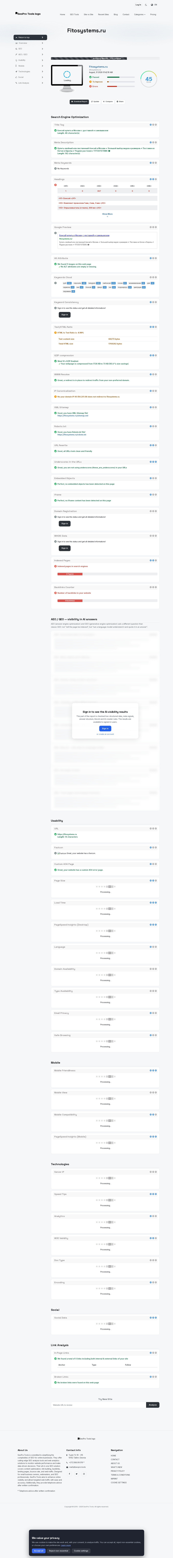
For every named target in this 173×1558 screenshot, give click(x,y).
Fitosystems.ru (98, 66)
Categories (139, 14)
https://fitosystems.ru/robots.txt (71, 435)
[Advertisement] (105, 45)
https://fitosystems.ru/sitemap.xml (72, 416)
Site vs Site (88, 14)
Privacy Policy (118, 1471)
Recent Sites (103, 14)
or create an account (105, 734)
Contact (126, 14)
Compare (109, 101)
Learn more (66, 1545)
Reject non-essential (58, 1551)
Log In (138, 5)
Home (62, 14)
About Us (115, 1463)
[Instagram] (84, 1473)
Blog (116, 14)
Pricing (153, 14)
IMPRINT (114, 1479)
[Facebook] (69, 1473)
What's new (116, 1467)
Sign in (64, 314)
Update (96, 101)
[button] (146, 4)
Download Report (80, 101)
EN (155, 5)
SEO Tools (74, 14)
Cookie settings (119, 1483)
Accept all (38, 1551)
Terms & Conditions (120, 1475)
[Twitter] (76, 1473)
